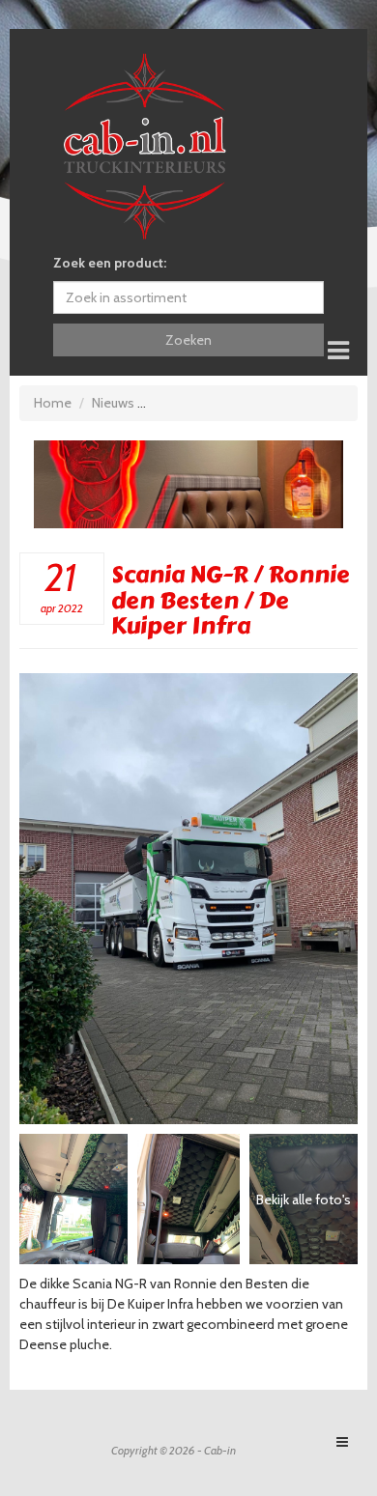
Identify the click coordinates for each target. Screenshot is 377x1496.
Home (53, 402)
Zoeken (188, 340)
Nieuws (113, 402)
